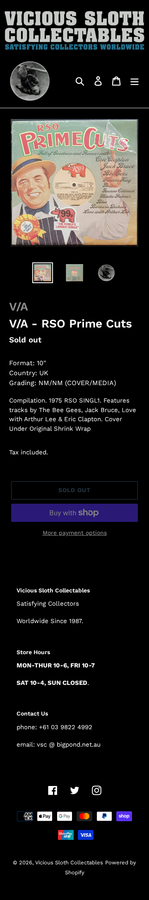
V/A (18, 306)
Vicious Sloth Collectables (69, 862)
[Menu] (134, 80)
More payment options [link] (75, 532)
